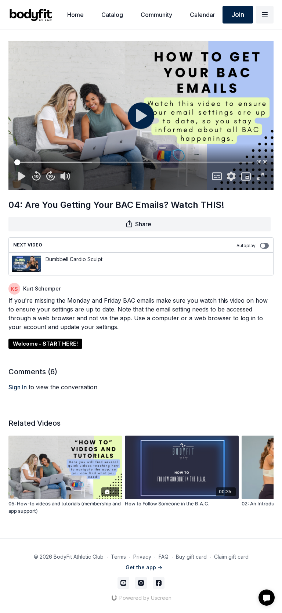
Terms (118, 556)
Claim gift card (231, 556)
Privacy (142, 556)
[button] (266, 597)
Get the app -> (144, 567)
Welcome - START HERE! (45, 343)
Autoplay (246, 245)
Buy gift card (191, 556)
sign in (17, 387)
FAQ (164, 556)
